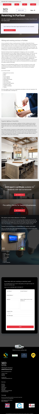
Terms (22, 413)
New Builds (3, 389)
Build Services (3, 387)
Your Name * (9, 291)
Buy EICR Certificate (4, 391)
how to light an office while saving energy (9, 134)
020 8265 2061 (4, 1)
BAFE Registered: (6, 400)
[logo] (5, 8)
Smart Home (3, 388)
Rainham (5, 261)
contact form (4, 229)
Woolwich (5, 258)
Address (8, 299)
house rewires (11, 72)
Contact (25, 413)
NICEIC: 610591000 (4, 401)
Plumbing (3, 386)
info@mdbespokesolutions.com (14, 1)
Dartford (5, 259)
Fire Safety (3, 385)
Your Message (10, 315)
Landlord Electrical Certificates (6, 390)
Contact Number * (24, 291)
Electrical (3, 384)
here (12, 398)
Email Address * (10, 295)
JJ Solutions (31, 413)
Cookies (19, 413)
